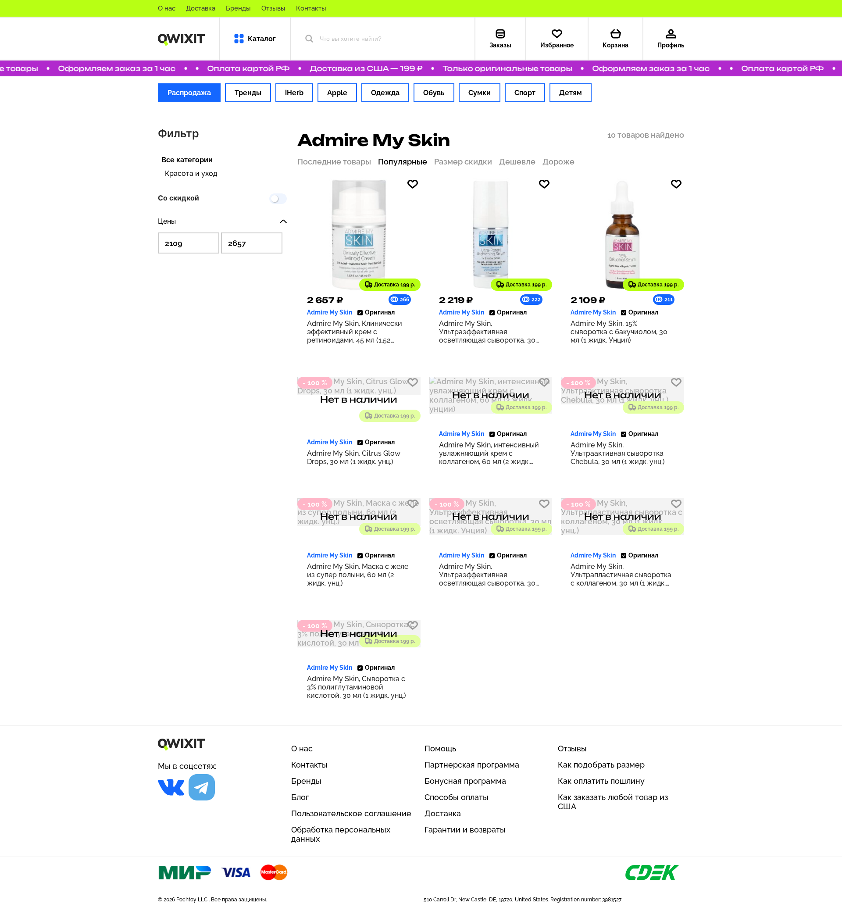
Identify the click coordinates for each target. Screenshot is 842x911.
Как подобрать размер (601, 764)
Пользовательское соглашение (351, 813)
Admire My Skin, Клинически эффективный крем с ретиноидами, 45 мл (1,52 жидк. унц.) (354, 331)
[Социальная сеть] (171, 787)
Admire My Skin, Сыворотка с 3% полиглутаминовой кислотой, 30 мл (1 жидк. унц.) (356, 687)
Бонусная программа (465, 781)
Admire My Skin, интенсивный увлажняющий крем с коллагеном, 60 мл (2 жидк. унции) (489, 453)
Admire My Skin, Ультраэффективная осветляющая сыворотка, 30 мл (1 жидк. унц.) (487, 331)
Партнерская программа (472, 764)
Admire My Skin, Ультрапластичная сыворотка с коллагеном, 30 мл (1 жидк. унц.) (621, 574)
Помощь (440, 748)
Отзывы (273, 8)
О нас (166, 8)
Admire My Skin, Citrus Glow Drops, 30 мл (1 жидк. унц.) (353, 457)
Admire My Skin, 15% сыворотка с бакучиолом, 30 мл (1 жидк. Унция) (619, 331)
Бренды (238, 8)
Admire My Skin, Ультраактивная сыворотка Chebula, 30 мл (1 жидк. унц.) (618, 453)
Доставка (200, 8)
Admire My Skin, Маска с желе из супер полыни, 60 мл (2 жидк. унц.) (357, 574)
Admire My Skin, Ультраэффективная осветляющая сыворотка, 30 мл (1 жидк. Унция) (487, 574)
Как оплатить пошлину (601, 781)
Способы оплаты (457, 797)
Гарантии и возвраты (465, 829)
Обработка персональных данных (340, 834)
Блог (300, 797)
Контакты (311, 8)
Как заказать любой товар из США (613, 802)
